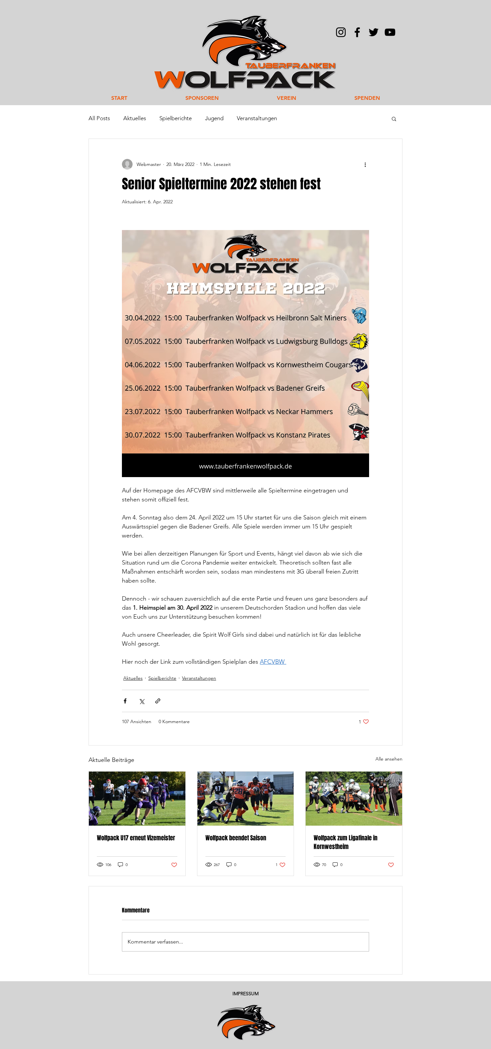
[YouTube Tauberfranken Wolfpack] (389, 32)
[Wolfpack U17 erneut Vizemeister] (137, 799)
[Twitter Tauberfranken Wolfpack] (373, 32)
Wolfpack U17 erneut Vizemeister (136, 838)
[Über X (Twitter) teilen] (141, 701)
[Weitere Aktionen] (365, 164)
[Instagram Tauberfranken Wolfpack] (340, 32)
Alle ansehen (388, 759)
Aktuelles (134, 118)
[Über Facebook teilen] (125, 701)
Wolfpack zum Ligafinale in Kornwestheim (345, 842)
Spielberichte (175, 118)
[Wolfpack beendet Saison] (245, 799)
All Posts (99, 118)
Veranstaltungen (257, 118)
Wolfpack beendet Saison (235, 838)
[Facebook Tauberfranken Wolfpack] (357, 32)
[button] (394, 118)
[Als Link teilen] (158, 701)
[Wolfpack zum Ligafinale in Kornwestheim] (354, 799)
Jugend (214, 118)
